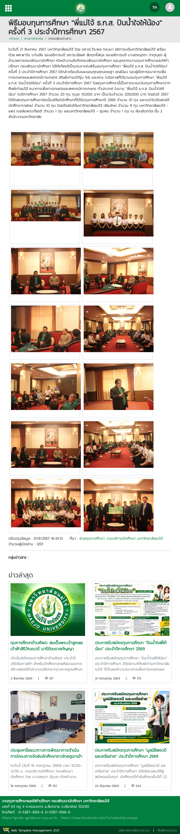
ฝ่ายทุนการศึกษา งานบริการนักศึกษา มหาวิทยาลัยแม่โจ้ (121, 538)
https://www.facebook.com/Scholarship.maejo (99, 817)
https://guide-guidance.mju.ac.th (29, 817)
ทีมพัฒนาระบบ (167, 830)
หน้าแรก (14, 38)
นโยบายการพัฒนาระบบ (134, 830)
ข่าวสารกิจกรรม (33, 38)
